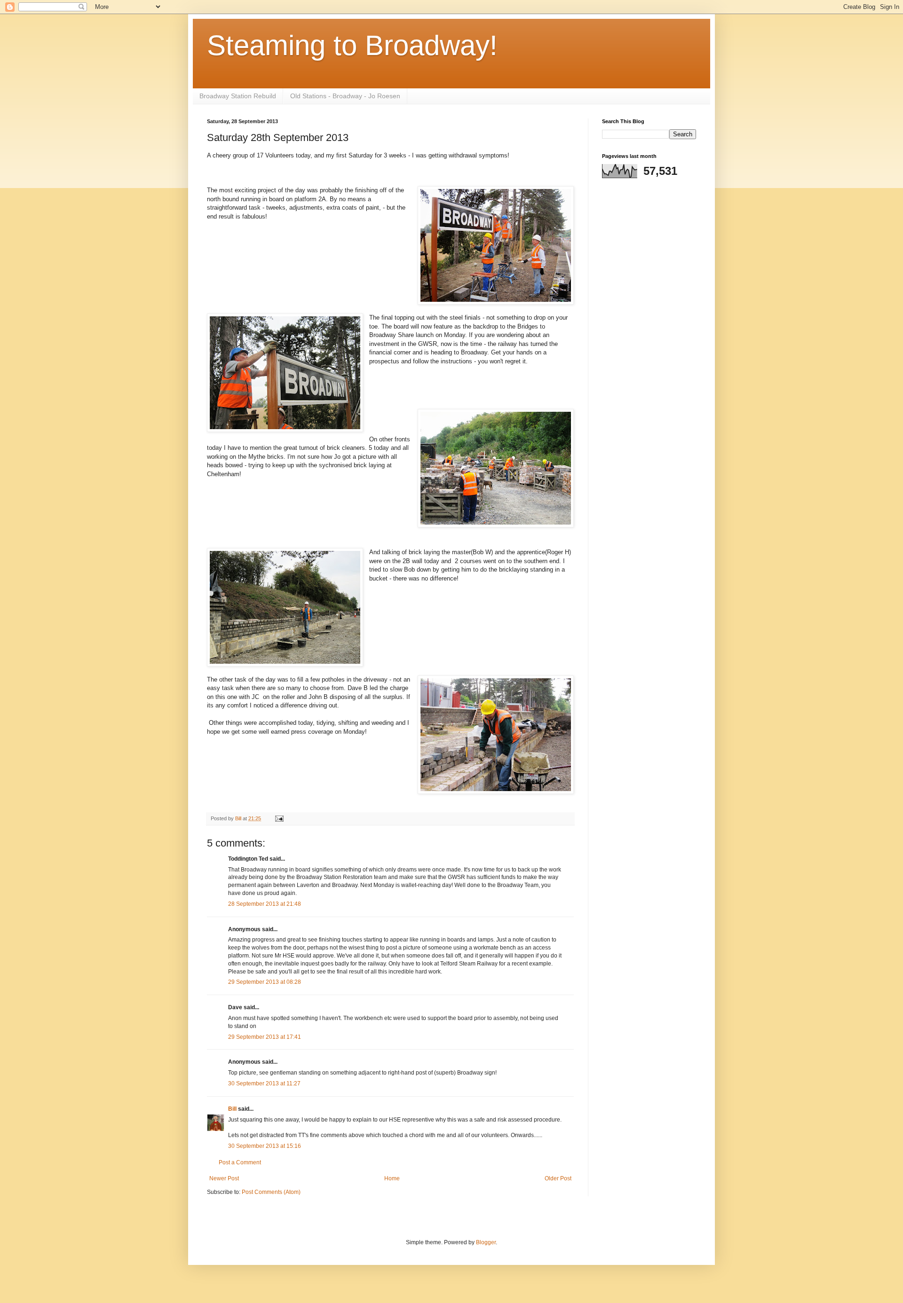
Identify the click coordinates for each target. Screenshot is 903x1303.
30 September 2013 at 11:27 (264, 1083)
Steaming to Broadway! (352, 45)
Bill (232, 1109)
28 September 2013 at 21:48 (264, 904)
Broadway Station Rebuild (237, 96)
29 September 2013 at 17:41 (264, 1037)
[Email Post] (279, 818)
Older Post (558, 1178)
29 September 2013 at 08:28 (264, 982)
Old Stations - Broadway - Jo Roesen (345, 96)
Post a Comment (240, 1162)
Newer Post (224, 1178)
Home (392, 1178)
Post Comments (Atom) (271, 1192)
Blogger (486, 1242)
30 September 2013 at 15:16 (264, 1146)
